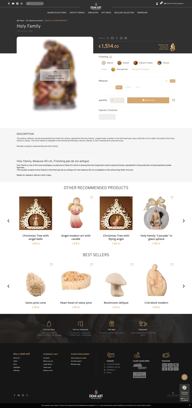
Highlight (16, 367)
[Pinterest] (121, 38)
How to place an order (78, 358)
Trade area (47, 367)
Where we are (48, 361)
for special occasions (34, 21)
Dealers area (48, 371)
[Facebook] (112, 38)
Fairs (15, 364)
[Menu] (188, 385)
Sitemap (16, 371)
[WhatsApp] (108, 38)
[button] (8, 221)
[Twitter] (116, 38)
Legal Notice (47, 364)
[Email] (125, 38)
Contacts (46, 358)
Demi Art (16, 358)
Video (15, 361)
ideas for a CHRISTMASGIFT (56, 21)
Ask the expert (76, 361)
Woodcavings (75, 364)
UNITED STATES (175, 4)
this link (97, 405)
